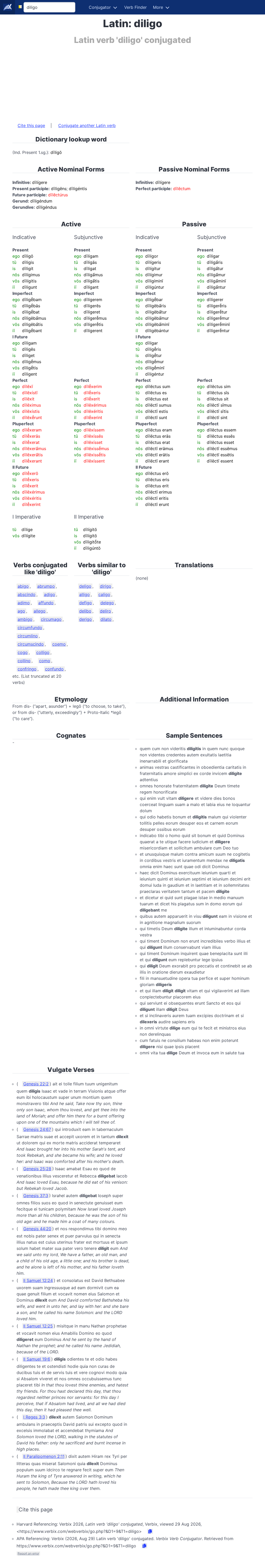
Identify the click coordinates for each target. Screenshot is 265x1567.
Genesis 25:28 (37, 1168)
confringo (27, 668)
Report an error (28, 1553)
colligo (42, 652)
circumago (51, 619)
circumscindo (31, 644)
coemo (59, 644)
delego (107, 602)
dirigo (105, 586)
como (44, 660)
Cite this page (31, 125)
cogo (23, 652)
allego (40, 611)
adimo (24, 602)
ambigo (25, 619)
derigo (85, 619)
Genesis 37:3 (35, 1195)
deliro (105, 611)
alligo (84, 594)
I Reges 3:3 (34, 1417)
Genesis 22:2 (36, 1083)
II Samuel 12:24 (38, 1280)
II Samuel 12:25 (38, 1326)
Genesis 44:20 (37, 1228)
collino (24, 660)
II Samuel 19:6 (36, 1359)
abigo (23, 586)
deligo (85, 586)
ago (21, 611)
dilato (106, 619)
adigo (49, 594)
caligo (104, 594)
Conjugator (100, 7)
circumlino (28, 635)
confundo (54, 668)
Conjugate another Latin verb (87, 125)
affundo (46, 602)
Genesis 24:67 (37, 1129)
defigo (85, 602)
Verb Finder (135, 7)
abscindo (26, 594)
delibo (85, 611)
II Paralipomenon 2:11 (43, 1456)
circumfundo (30, 627)
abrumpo (46, 586)
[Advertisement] (132, 81)
